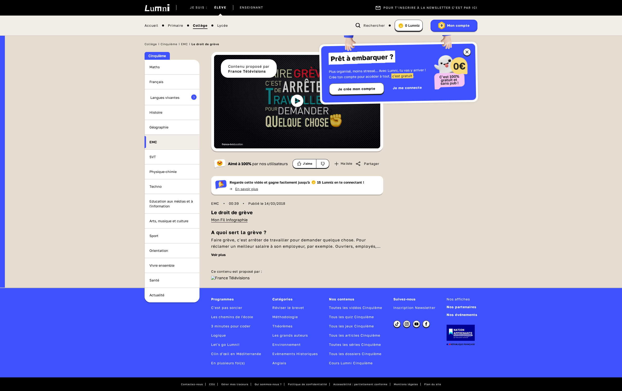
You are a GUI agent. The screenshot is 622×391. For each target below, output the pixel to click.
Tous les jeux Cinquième (351, 326)
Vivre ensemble (161, 265)
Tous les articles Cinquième (354, 335)
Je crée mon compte (356, 88)
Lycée (222, 26)
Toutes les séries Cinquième (355, 344)
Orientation (158, 250)
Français (156, 82)
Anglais (279, 363)
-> (244, 189)
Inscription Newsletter (414, 308)
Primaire (175, 26)
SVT (152, 157)
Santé (154, 280)
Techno (155, 186)
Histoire (155, 112)
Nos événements (462, 315)
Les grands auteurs (290, 335)
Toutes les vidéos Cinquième (355, 308)
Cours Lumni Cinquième (351, 363)
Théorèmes (282, 326)
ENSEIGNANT (251, 7)
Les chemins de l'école (232, 317)
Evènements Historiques (295, 354)
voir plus (218, 255)
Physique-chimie (163, 172)
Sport (153, 236)
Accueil (151, 26)
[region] (297, 101)
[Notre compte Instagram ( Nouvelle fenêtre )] (406, 324)
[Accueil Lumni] (157, 7)
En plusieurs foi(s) (228, 363)
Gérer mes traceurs (234, 384)
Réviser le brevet (288, 308)
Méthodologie (285, 317)
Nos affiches (458, 299)
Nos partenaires (461, 307)
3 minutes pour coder (231, 326)
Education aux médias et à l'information (171, 203)
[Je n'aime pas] (322, 163)
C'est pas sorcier (226, 308)
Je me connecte (407, 87)
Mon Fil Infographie (229, 219)
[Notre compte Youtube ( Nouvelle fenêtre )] (416, 324)
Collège (200, 26)
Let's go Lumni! (225, 344)
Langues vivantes (164, 97)
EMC (184, 44)
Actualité (156, 295)
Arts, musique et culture (168, 221)
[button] (297, 101)
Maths (154, 67)
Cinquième (169, 44)
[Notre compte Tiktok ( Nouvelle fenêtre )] (397, 324)
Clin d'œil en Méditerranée (236, 354)
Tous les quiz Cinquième (351, 317)
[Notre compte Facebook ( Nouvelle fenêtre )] (426, 324)
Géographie (158, 127)
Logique (218, 335)
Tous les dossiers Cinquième (355, 354)
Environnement (286, 344)
